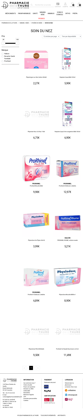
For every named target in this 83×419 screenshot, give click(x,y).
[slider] (3, 43)
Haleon (6, 54)
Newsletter (26, 392)
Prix (3, 36)
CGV (24, 396)
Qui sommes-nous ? (29, 383)
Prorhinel (7, 61)
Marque (5, 50)
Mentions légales (28, 394)
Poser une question (29, 387)
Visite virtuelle (27, 385)
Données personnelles (30, 398)
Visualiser (37, 209)
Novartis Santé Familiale (9, 57)
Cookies (25, 400)
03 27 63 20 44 (10, 393)
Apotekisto (61, 415)
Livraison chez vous (71, 387)
